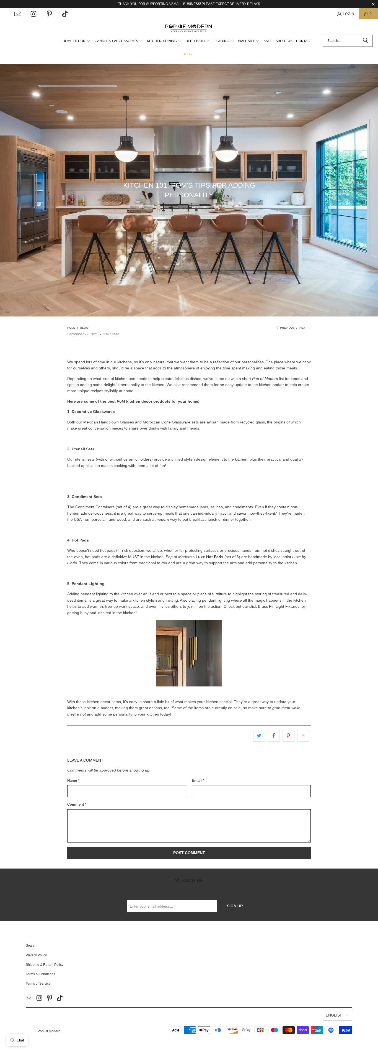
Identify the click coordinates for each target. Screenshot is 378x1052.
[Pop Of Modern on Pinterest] (49, 14)
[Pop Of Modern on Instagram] (33, 14)
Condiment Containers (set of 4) (103, 507)
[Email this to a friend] (303, 736)
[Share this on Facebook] (274, 736)
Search (31, 946)
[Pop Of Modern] (189, 28)
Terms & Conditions (40, 974)
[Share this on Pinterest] (288, 736)
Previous (287, 327)
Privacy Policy (36, 955)
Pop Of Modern (49, 1031)
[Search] (365, 41)
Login (348, 14)
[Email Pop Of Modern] (17, 14)
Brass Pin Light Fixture (277, 606)
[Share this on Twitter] (259, 736)
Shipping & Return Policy (44, 965)
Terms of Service (38, 983)
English (334, 1015)
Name (73, 780)
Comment (76, 804)
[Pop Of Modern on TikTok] (65, 14)
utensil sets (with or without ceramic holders (113, 459)
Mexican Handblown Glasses (108, 422)
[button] (77, 41)
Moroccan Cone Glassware (166, 422)
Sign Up (235, 906)
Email (198, 780)
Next (303, 327)
